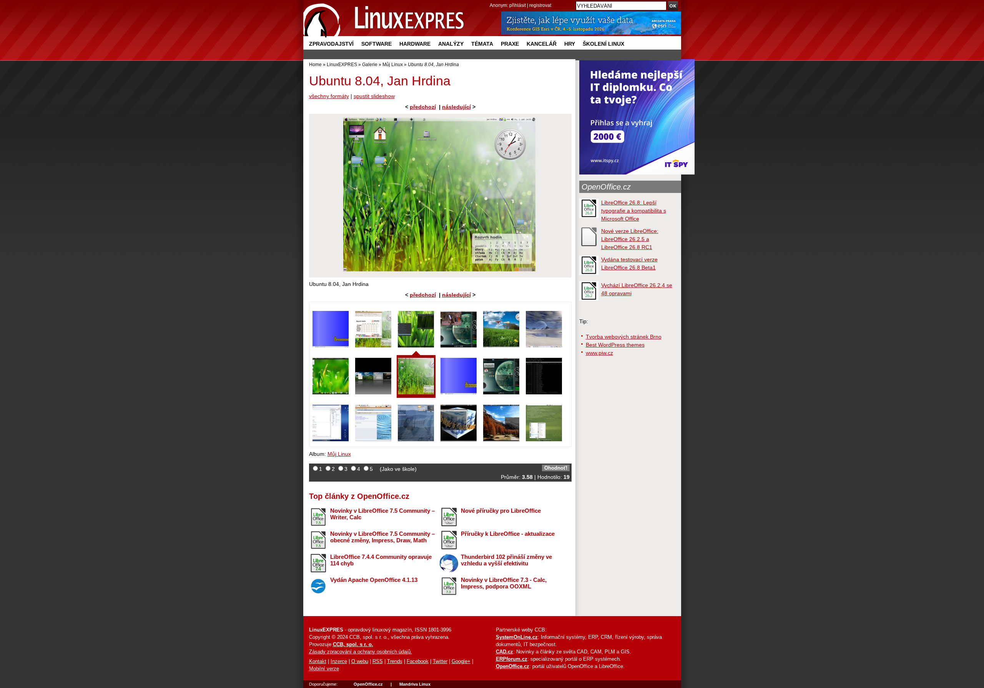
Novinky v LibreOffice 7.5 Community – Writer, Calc (382, 513)
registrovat (540, 5)
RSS (377, 661)
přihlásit (517, 5)
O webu (359, 661)
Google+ (461, 661)
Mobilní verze (324, 668)
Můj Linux (392, 64)
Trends (394, 661)
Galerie (369, 64)
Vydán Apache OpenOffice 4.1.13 (373, 580)
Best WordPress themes (615, 345)
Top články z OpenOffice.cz (359, 496)
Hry (569, 44)
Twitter (440, 661)
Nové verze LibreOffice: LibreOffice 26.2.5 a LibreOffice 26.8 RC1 (629, 239)
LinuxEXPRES (342, 64)
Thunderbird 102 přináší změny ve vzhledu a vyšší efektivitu (506, 560)
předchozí (423, 107)
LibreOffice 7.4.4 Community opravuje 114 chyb (381, 560)
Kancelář (542, 44)
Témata (482, 44)
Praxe (510, 44)
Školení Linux (603, 44)
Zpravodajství (331, 44)
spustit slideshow (374, 96)
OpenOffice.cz (606, 187)
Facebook (418, 661)
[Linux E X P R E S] (384, 19)
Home (315, 64)
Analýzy (451, 44)
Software (376, 44)
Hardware (414, 44)
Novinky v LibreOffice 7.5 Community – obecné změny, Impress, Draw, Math (382, 536)
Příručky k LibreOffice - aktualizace (508, 533)
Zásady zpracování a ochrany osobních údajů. (360, 652)
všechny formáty (329, 96)
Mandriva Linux (414, 684)
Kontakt (317, 661)
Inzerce (339, 661)
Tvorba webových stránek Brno (624, 337)
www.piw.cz (599, 353)
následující (456, 107)
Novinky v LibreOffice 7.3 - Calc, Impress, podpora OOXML (504, 583)
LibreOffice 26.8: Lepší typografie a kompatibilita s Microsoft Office (633, 210)
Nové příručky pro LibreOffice (501, 510)
